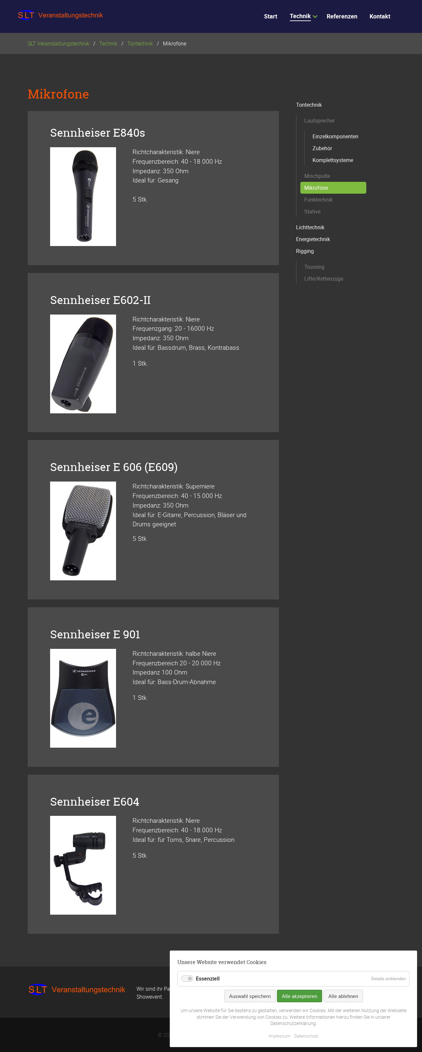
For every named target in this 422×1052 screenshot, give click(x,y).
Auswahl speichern (250, 996)
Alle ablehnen (343, 996)
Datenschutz (306, 1036)
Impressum (279, 1036)
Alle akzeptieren (299, 996)
